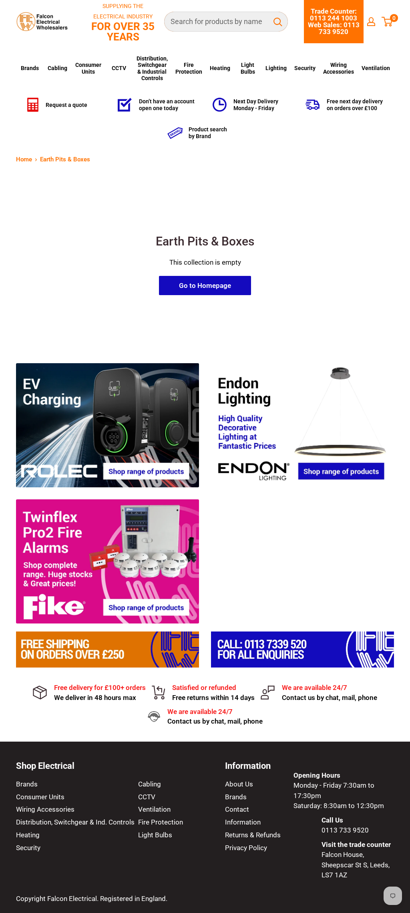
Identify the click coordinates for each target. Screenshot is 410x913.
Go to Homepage (205, 286)
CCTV (119, 68)
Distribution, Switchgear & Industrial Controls (152, 68)
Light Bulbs (248, 68)
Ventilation (376, 68)
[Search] (278, 22)
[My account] (371, 21)
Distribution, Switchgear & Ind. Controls (75, 822)
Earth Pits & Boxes (65, 159)
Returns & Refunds (253, 835)
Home (24, 159)
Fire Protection (188, 68)
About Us (239, 784)
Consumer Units (88, 68)
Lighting (276, 68)
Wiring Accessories (338, 68)
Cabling (57, 68)
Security (305, 68)
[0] (387, 21)
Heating (220, 68)
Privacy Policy (246, 848)
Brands (30, 68)
